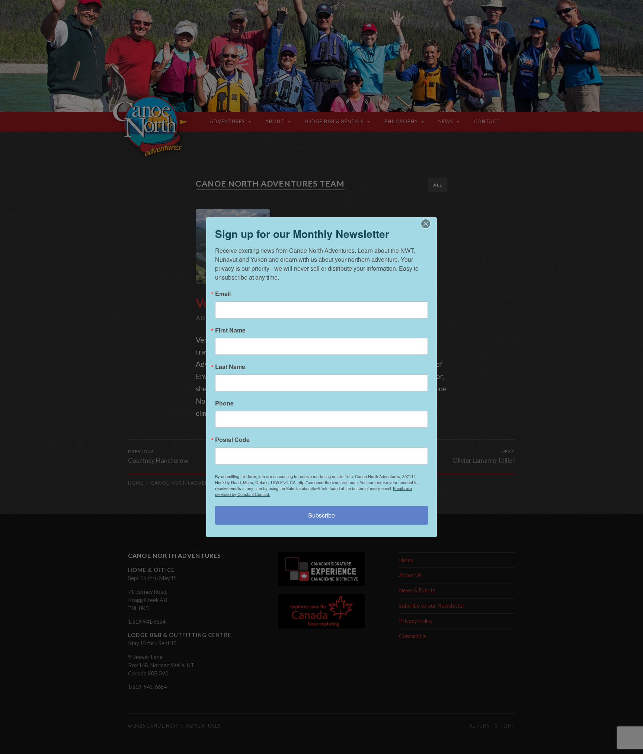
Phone (224, 403)
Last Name (230, 367)
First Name (230, 330)
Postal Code (232, 440)
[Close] (430, 223)
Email (223, 294)
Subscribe (321, 515)
